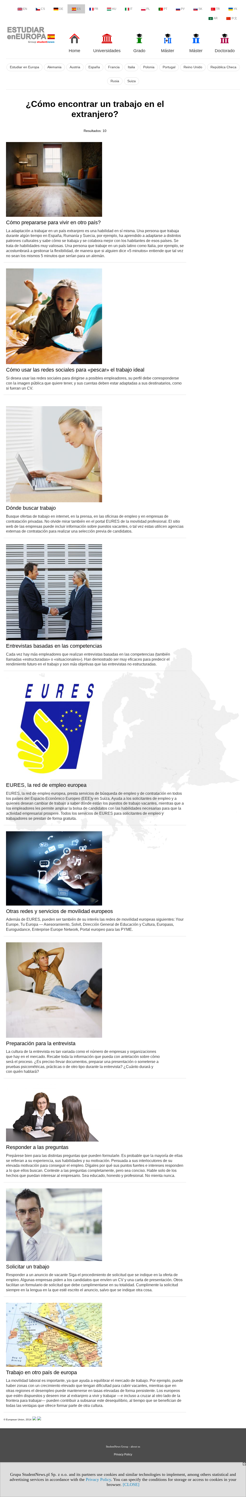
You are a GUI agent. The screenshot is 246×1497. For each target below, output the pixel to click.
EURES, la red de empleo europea (46, 785)
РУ (183, 9)
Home (74, 50)
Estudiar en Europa (24, 67)
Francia (114, 67)
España (94, 67)
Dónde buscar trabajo (31, 508)
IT (131, 9)
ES (79, 9)
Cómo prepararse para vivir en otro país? (53, 222)
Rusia (115, 81)
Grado (139, 50)
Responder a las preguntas (37, 1147)
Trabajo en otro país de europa (41, 1372)
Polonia (148, 67)
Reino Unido (193, 67)
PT (165, 9)
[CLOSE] (131, 1484)
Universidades (107, 50)
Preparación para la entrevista (40, 1043)
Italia (131, 67)
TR (218, 9)
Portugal (169, 67)
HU (114, 9)
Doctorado (225, 50)
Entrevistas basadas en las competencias (54, 646)
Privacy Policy (98, 1479)
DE (61, 9)
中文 (234, 18)
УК (235, 9)
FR (96, 9)
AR (216, 18)
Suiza (131, 81)
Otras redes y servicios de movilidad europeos (59, 911)
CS (43, 9)
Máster (167, 50)
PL (148, 9)
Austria (75, 67)
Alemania (54, 67)
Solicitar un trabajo (27, 1267)
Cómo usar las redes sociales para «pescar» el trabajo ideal (75, 370)
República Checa (223, 67)
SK (200, 9)
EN (25, 9)
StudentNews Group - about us (123, 1446)
